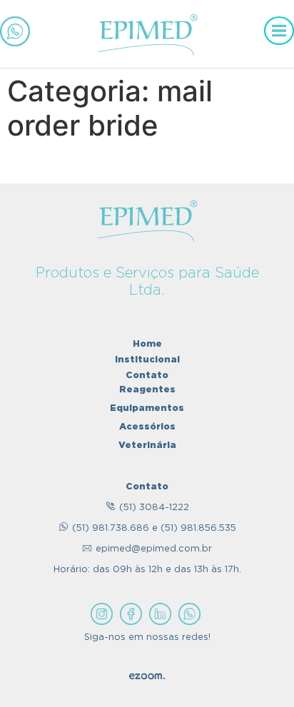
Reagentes (147, 389)
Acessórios (147, 426)
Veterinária (147, 444)
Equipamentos (147, 407)
